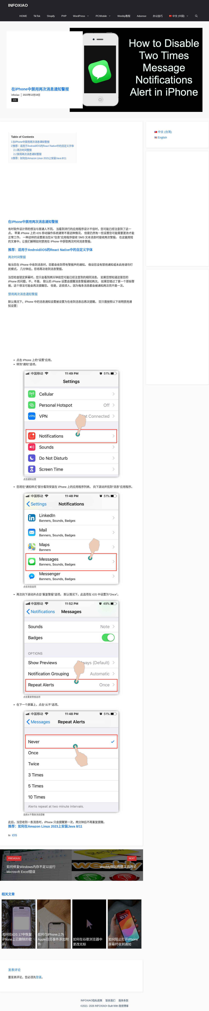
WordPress (79, 16)
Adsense (141, 16)
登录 (38, 977)
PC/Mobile (101, 16)
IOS (14, 100)
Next (132, 858)
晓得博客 (124, 1005)
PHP (63, 16)
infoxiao (15, 95)
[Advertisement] (44, 62)
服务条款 (123, 1000)
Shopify (51, 16)
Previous (14, 858)
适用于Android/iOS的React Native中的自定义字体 (55, 250)
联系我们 (110, 1000)
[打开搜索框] (196, 16)
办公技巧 (158, 16)
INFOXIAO (18, 5)
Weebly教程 (123, 16)
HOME (23, 16)
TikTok (36, 16)
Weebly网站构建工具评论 (118, 867)
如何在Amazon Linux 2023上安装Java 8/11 (50, 826)
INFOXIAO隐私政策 (91, 1000)
